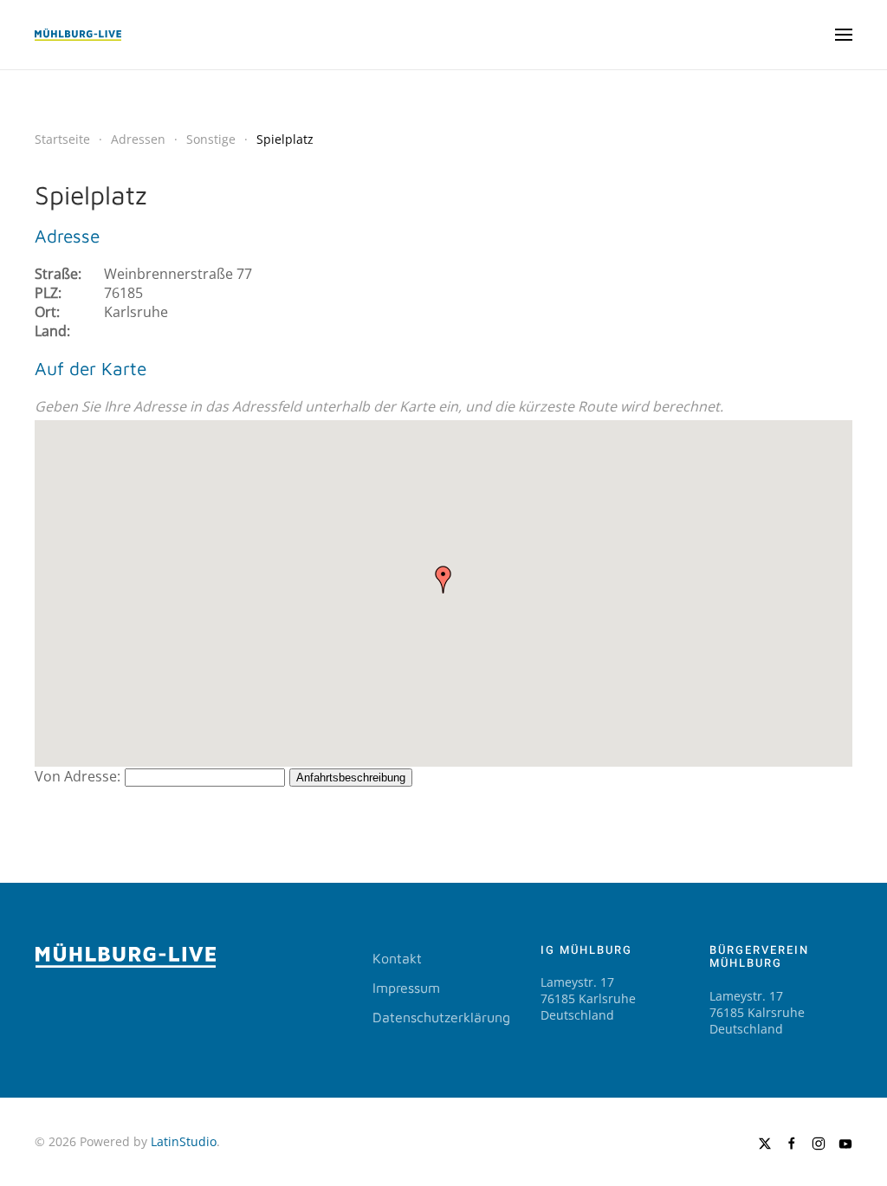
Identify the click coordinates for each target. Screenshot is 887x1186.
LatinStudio (184, 1141)
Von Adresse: (77, 776)
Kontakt (397, 958)
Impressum (406, 987)
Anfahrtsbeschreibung (350, 777)
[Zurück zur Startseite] (78, 34)
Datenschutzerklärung (441, 1017)
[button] (843, 34)
